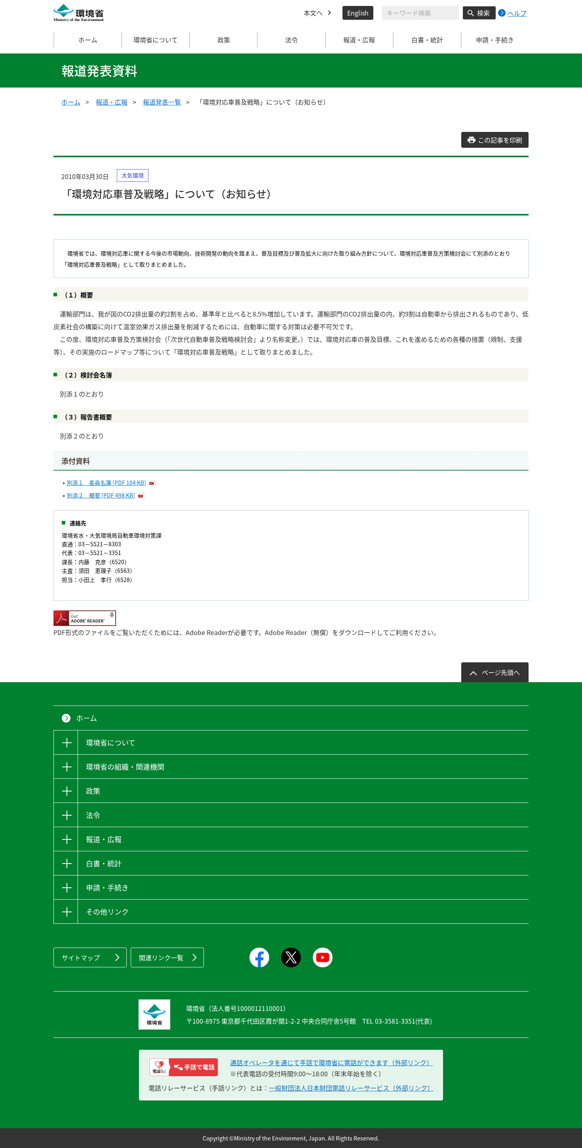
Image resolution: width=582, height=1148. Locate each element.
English (358, 12)
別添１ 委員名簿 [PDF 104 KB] (106, 482)
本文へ (313, 12)
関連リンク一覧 (161, 957)
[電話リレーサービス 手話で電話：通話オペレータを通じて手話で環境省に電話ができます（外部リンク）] (183, 1067)
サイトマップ (81, 957)
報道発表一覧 (162, 102)
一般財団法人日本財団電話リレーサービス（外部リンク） (351, 1088)
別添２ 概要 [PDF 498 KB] (101, 495)
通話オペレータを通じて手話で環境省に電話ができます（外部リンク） (331, 1062)
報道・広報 (111, 102)
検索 (483, 12)
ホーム (87, 39)
